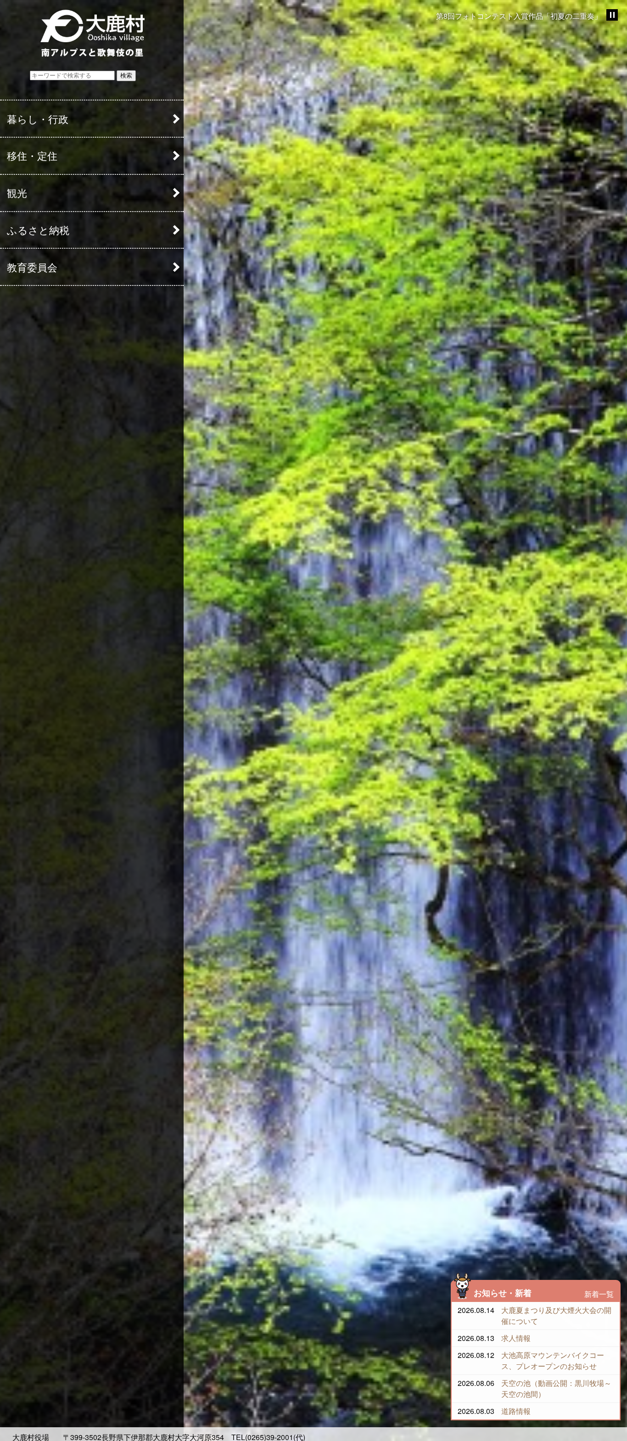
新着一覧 (599, 1294)
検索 (126, 75)
